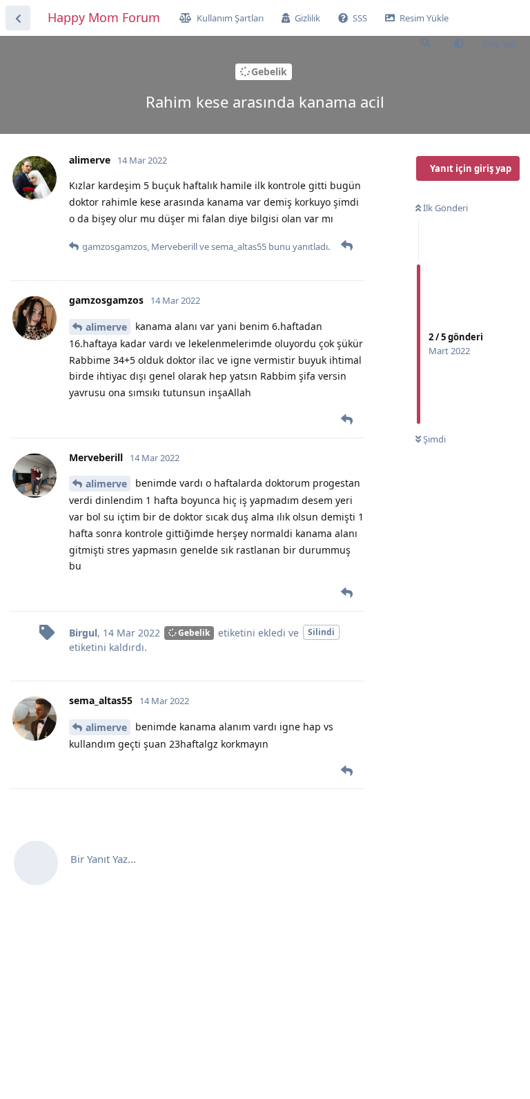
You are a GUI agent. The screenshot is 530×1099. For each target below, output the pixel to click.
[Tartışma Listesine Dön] (18, 18)
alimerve (106, 326)
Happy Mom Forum (104, 17)
